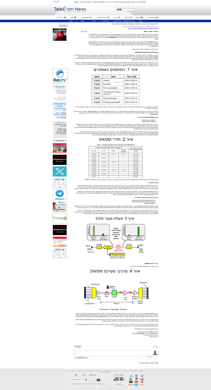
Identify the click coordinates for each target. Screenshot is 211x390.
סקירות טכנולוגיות (149, 26)
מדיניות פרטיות (107, 370)
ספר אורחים (92, 383)
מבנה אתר (124, 370)
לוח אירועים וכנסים (102, 17)
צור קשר (127, 17)
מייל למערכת (90, 370)
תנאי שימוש (98, 370)
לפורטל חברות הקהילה (119, 2)
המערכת (74, 370)
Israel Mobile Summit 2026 (60, 111)
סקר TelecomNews (76, 383)
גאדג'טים (119, 384)
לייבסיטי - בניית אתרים (104, 389)
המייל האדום (109, 2)
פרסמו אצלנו (81, 370)
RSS (72, 17)
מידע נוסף (85, 383)
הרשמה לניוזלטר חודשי (85, 2)
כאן (137, 34)
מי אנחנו (138, 17)
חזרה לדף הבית (152, 17)
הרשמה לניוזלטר (133, 370)
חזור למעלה (142, 370)
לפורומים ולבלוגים (131, 2)
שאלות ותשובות (101, 383)
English (76, 2)
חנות (68, 370)
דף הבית (156, 26)
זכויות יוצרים (117, 370)
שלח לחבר (116, 374)
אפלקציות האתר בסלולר (98, 2)
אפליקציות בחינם (105, 372)
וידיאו (115, 17)
